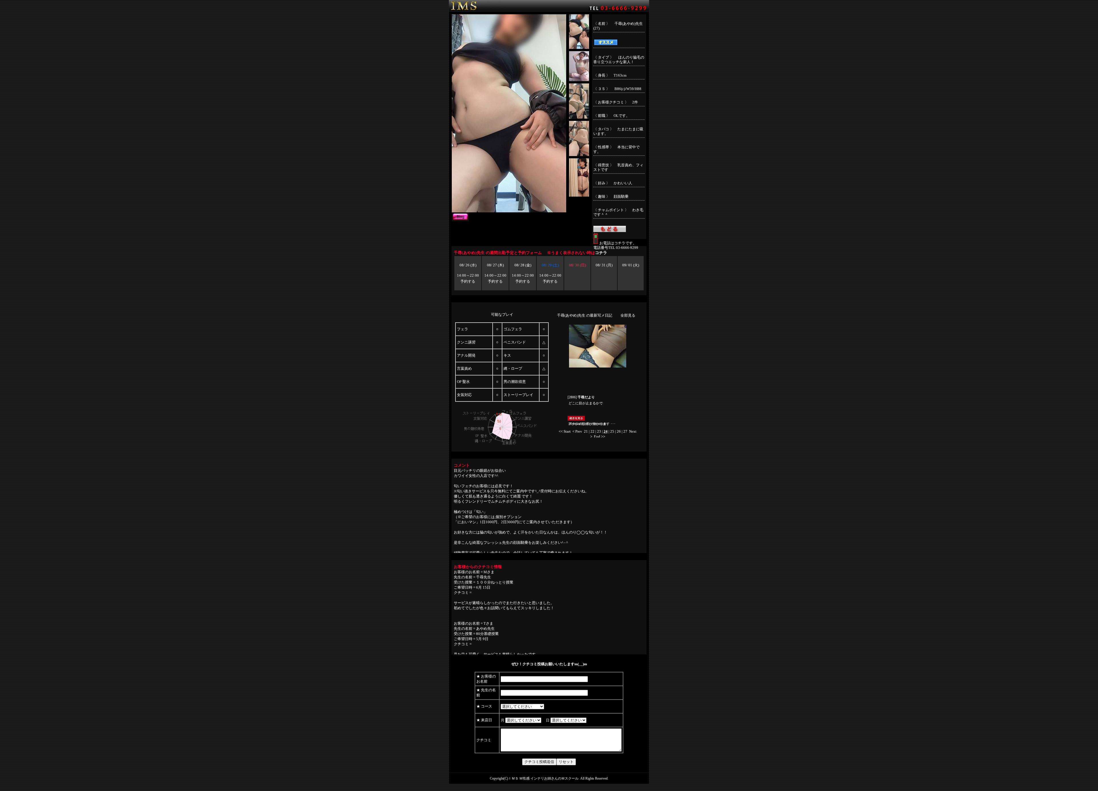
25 (612, 431)
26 (619, 431)
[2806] (581, 397)
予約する (467, 281)
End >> (599, 436)
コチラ (601, 253)
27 (625, 431)
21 (586, 431)
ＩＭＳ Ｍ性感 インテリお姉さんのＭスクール (543, 778)
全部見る (627, 315)
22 (592, 431)
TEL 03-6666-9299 (623, 247)
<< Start (565, 431)
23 (599, 431)
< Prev (577, 431)
